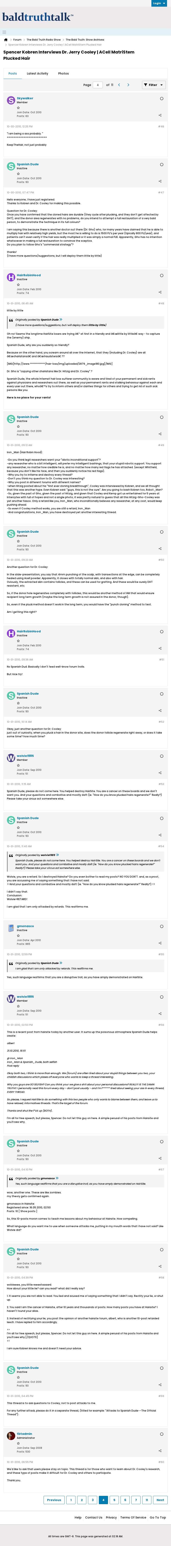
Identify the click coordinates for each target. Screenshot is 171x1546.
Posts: (21, 116)
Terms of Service (133, 1517)
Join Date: (23, 112)
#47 (161, 192)
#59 (161, 1396)
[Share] (160, 115)
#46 (161, 126)
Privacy (111, 1517)
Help (78, 1517)
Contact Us (93, 1517)
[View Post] (60, 319)
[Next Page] (129, 85)
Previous (54, 1500)
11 (147, 1500)
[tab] (13, 73)
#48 (161, 303)
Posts (13, 73)
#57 (161, 1169)
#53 (161, 784)
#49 (161, 445)
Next (160, 1500)
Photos (63, 73)
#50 (161, 560)
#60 (161, 1462)
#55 (161, 954)
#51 (161, 659)
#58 (161, 1277)
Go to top (158, 1517)
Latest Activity (37, 73)
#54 (161, 846)
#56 (161, 1025)
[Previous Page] (120, 85)
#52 (161, 722)
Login (157, 3)
